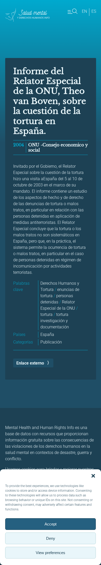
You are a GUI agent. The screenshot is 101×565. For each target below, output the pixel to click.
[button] (93, 475)
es (93, 11)
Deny (50, 538)
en (84, 11)
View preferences (50, 552)
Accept (50, 524)
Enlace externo (30, 363)
